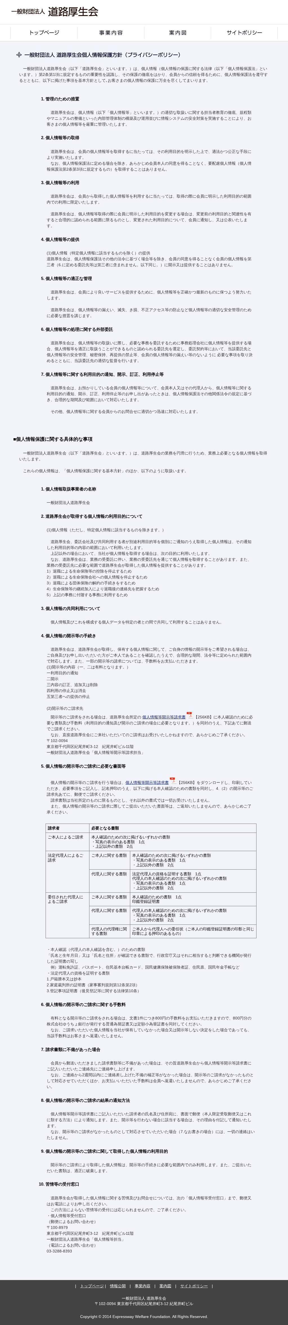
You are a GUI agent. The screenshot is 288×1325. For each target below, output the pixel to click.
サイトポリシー (244, 32)
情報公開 (118, 1286)
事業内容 (110, 32)
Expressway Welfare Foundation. (141, 1316)
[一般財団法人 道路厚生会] (54, 21)
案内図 (177, 32)
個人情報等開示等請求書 (164, 717)
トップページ (43, 32)
